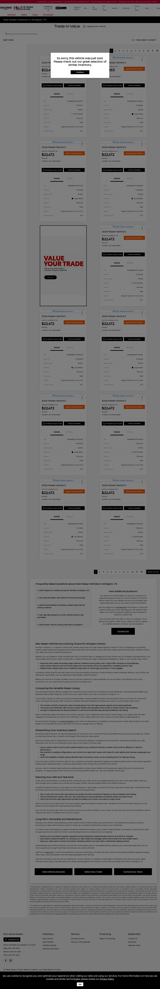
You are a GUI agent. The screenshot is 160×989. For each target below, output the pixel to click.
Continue (80, 72)
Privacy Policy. (107, 979)
